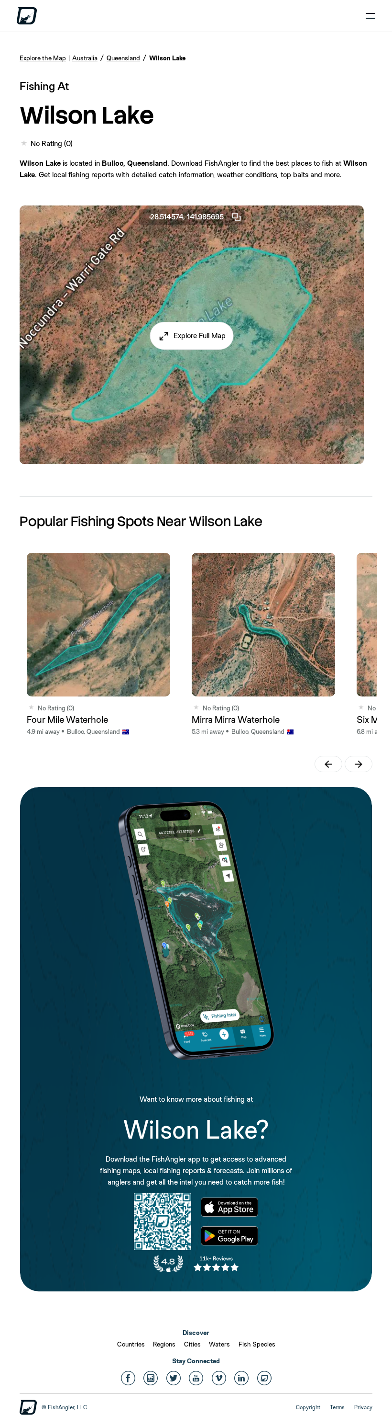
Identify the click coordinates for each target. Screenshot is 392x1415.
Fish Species (257, 1344)
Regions (164, 1344)
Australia (85, 58)
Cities (192, 1344)
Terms (337, 1407)
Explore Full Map (200, 336)
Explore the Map (43, 58)
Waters (219, 1344)
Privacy (363, 1407)
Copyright (308, 1407)
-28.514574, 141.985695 (186, 217)
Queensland (123, 58)
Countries (131, 1344)
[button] (192, 336)
